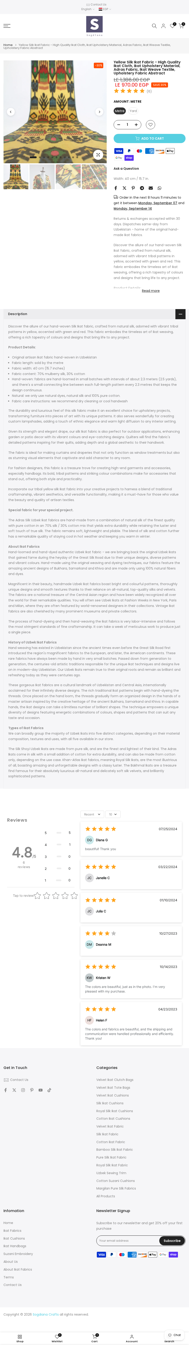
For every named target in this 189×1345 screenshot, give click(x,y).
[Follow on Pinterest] (32, 1090)
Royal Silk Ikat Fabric (112, 1165)
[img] (129, 91)
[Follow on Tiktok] (49, 1090)
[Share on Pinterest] (133, 188)
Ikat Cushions (14, 1238)
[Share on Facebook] (116, 188)
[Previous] (11, 112)
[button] (57, 833)
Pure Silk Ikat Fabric (111, 1157)
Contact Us (98, 4)
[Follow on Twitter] (14, 1090)
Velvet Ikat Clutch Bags (114, 1080)
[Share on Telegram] (142, 188)
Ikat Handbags (14, 1246)
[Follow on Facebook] (5, 1090)
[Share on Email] (151, 188)
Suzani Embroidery (18, 1254)
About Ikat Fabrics (17, 1269)
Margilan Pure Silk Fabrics (116, 1188)
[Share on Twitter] (124, 188)
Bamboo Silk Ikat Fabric (114, 1150)
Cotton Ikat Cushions (113, 1119)
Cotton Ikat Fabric (110, 1142)
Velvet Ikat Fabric (110, 1126)
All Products (105, 1196)
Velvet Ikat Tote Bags (113, 1088)
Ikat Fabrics (12, 1231)
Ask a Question (126, 168)
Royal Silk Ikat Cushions (114, 1111)
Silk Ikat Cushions (110, 1103)
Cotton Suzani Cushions (115, 1181)
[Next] (99, 112)
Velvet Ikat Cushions (112, 1095)
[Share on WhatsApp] (159, 188)
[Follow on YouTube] (40, 1090)
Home (8, 44)
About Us (10, 1262)
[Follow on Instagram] (23, 1090)
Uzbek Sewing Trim (111, 1173)
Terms (8, 1277)
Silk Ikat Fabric (107, 1134)
